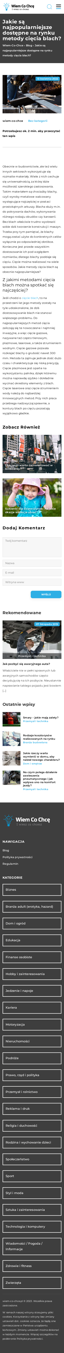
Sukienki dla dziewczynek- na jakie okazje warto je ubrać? (30, 510)
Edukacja (13, 940)
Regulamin (10, 863)
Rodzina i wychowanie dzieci (28, 1142)
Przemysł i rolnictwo (22, 1092)
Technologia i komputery (25, 1226)
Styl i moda (14, 1193)
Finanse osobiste (19, 957)
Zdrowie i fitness (19, 1266)
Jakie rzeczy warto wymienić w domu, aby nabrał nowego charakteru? (41, 756)
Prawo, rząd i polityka (22, 1075)
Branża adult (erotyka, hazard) (29, 907)
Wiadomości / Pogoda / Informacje (24, 1246)
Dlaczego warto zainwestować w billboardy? (29, 467)
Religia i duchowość (21, 1126)
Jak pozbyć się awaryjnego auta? (26, 664)
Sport (10, 1176)
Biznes (11, 890)
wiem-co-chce (13, 120)
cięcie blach (30, 298)
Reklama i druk (18, 1109)
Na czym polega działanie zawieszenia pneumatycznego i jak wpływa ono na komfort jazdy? (40, 779)
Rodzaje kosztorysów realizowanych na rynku (39, 737)
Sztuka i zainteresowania (25, 1210)
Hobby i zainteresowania (25, 974)
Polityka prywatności (17, 857)
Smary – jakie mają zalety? (41, 717)
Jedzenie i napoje (19, 991)
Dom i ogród (15, 923)
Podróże (12, 1058)
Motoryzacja (15, 1024)
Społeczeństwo (17, 1159)
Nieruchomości (18, 1041)
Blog (6, 850)
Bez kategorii (37, 120)
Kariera (11, 1007)
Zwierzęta (13, 1283)
